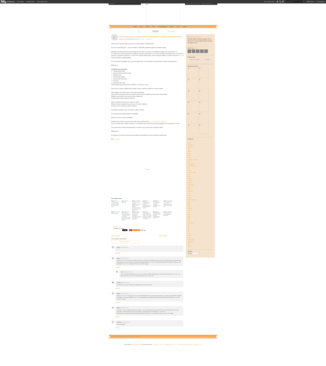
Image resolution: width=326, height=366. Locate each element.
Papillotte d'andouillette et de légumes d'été (156, 216)
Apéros (141, 26)
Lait (188, 225)
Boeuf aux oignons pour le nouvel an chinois (115, 205)
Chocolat (189, 182)
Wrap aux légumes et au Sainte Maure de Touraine (147, 206)
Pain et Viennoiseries (192, 166)
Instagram (198, 51)
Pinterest (202, 51)
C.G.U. (175, 344)
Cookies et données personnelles (185, 344)
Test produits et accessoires (193, 159)
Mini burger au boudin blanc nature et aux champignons (136, 217)
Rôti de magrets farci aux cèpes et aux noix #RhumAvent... (136, 209)
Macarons (190, 197)
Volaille (189, 189)
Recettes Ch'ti (190, 191)
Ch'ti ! (178, 26)
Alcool (189, 176)
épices (189, 206)
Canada (189, 237)
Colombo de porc (114, 213)
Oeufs (189, 193)
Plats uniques (141, 39)
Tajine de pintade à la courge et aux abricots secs (167, 205)
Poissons (189, 157)
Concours (190, 210)
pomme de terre (191, 222)
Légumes (189, 147)
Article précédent (115, 235)
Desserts (172, 26)
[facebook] (277, 2)
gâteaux (189, 204)
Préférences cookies (197, 344)
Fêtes (189, 168)
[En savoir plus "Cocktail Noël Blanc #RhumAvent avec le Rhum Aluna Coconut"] (193, 88)
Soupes (189, 187)
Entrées (148, 26)
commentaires (148, 39)
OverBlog (138, 336)
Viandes (189, 151)
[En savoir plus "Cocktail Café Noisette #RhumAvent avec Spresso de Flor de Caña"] (193, 111)
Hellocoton (206, 51)
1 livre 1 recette (191, 239)
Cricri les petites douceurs (195, 37)
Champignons (190, 241)
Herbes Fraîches (191, 185)
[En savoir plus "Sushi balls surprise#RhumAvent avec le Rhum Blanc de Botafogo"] (193, 99)
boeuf (189, 212)
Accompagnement (191, 164)
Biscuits (189, 218)
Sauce (189, 229)
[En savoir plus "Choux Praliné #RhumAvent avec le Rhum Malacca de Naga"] (204, 88)
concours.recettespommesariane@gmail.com (158, 121)
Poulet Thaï (124, 202)
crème (189, 201)
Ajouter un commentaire (125, 241)
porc (188, 231)
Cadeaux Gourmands (192, 199)
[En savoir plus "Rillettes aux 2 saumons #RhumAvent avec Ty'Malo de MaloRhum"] (204, 99)
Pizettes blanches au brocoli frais (167, 215)
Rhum (189, 174)
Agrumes (189, 246)
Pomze (181, 55)
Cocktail (189, 195)
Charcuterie (190, 208)
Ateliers (189, 216)
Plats (153, 26)
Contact (185, 26)
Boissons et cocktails (192, 172)
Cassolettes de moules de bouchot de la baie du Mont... (126, 218)
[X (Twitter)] (280, 2)
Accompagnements (162, 26)
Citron (189, 233)
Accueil (135, 26)
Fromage (189, 170)
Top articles (156, 344)
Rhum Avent (190, 178)
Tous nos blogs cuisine (269, 1)
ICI (127, 47)
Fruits (189, 153)
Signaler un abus (168, 344)
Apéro (189, 149)
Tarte (189, 227)
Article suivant (163, 235)
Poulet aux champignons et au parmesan (156, 205)
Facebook (189, 51)
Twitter (193, 51)
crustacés (189, 235)
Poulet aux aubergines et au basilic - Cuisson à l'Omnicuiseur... (147, 217)
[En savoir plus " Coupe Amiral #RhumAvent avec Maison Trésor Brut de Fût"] (193, 122)
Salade (189, 214)
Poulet (189, 220)
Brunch (189, 161)
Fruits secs (190, 180)
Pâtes (189, 244)
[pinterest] (283, 2)
